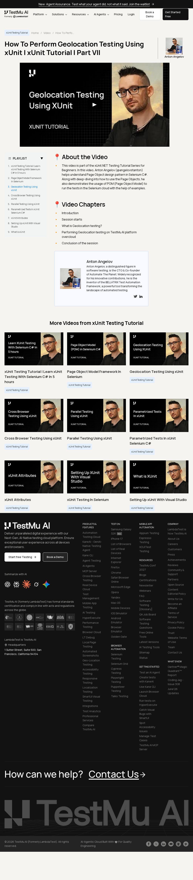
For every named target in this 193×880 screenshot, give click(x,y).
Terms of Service (173, 615)
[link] (16, 14)
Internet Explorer (116, 560)
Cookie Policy (176, 627)
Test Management (91, 596)
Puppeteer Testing (118, 689)
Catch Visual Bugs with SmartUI (147, 714)
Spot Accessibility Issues (147, 727)
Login (131, 14)
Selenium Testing (116, 656)
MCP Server (90, 571)
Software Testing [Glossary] (145, 605)
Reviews (173, 565)
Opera (115, 592)
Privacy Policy (176, 622)
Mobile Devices (120, 608)
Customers (175, 549)
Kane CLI (88, 555)
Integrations (90, 706)
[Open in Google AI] (46, 584)
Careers (173, 544)
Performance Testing (91, 625)
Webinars (145, 590)
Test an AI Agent (149, 672)
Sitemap (144, 652)
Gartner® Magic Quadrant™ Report (177, 671)
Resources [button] (79, 14)
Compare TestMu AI (89, 727)
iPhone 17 (117, 538)
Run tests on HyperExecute (148, 703)
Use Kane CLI (147, 686)
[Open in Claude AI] (26, 584)
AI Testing (89, 612)
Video (47, 33)
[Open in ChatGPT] (8, 584)
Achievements (177, 560)
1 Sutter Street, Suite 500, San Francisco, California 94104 (23, 652)
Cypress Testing (116, 671)
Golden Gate (119, 636)
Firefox (115, 567)
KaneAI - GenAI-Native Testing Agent (92, 546)
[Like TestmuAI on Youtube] (171, 844)
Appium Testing (149, 533)
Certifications (147, 580)
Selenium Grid (119, 664)
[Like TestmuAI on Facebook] (148, 844)
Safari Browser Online (120, 579)
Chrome (116, 572)
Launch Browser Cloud (149, 694)
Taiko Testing (119, 696)
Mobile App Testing (90, 605)
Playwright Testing (117, 680)
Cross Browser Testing (92, 578)
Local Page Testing (89, 644)
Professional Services (90, 718)
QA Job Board (147, 614)
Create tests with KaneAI (147, 679)
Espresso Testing (145, 540)
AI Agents (100, 14)
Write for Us (175, 599)
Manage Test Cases (147, 738)
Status (143, 657)
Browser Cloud (92, 632)
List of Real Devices (118, 551)
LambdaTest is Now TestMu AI (177, 531)
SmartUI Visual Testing (91, 698)
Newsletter (146, 585)
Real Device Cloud (90, 587)
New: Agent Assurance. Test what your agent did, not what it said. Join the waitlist (94, 4)
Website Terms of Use (177, 640)
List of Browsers (121, 544)
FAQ (141, 596)
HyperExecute (91, 618)
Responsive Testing (90, 680)
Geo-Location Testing (91, 662)
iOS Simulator (119, 613)
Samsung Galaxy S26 (121, 531)
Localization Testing (90, 689)
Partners (173, 579)
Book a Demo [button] (150, 14)
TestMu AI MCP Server (148, 747)
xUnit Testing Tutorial (17, 32)
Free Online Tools (146, 634)
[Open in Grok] (36, 584)
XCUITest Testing (145, 549)
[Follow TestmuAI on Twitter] (156, 844)
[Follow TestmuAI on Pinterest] (185, 844)
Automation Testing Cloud (91, 535)
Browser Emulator (116, 629)
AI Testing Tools (149, 647)
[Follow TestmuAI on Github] (178, 844)
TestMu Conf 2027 (147, 567)
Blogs (142, 575)
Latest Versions (149, 642)
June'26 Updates (173, 691)
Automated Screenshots (91, 653)
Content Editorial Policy (177, 591)
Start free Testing (20, 557)
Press (171, 554)
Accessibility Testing (90, 671)
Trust (171, 633)
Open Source (176, 584)
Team (171, 647)
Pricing (118, 14)
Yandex (115, 597)
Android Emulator (116, 620)
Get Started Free (172, 14)
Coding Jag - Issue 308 (175, 682)
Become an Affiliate (175, 606)
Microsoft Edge (120, 587)
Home (35, 33)
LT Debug (89, 637)
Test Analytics (92, 711)
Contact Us (175, 652)
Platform (38, 14)
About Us (173, 538)
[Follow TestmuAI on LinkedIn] (163, 844)
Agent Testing (92, 560)
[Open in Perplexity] (16, 584)
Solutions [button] (58, 14)
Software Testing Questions (145, 623)
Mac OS (115, 602)
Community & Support (176, 572)
